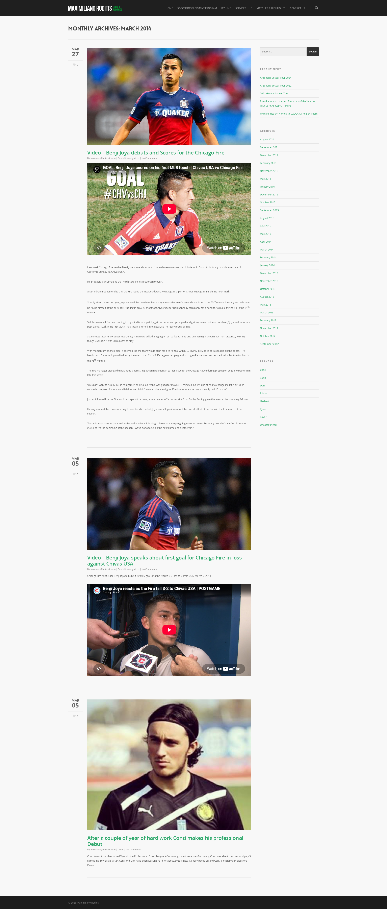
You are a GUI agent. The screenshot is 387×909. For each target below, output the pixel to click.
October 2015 (267, 202)
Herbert (264, 401)
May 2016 (265, 179)
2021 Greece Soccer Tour (274, 93)
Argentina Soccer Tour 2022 (275, 85)
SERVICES (240, 8)
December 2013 (269, 273)
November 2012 (269, 328)
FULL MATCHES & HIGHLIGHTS (268, 8)
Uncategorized (131, 158)
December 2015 (269, 194)
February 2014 (268, 257)
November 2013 (269, 281)
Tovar (263, 417)
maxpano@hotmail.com (103, 158)
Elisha (263, 393)
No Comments (149, 158)
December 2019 (269, 155)
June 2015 (265, 226)
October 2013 (267, 289)
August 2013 (267, 296)
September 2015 (269, 210)
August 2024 (267, 139)
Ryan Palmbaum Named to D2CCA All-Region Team (288, 113)
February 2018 (268, 163)
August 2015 (267, 218)
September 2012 (269, 344)
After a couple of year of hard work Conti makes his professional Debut (165, 840)
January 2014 (267, 265)
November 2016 (269, 171)
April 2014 (266, 241)
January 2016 (267, 186)
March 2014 (267, 249)
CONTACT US (297, 8)
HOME (169, 8)
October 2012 (267, 336)
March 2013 (267, 312)
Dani (262, 385)
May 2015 (265, 234)
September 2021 (269, 147)
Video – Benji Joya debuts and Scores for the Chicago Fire (156, 152)
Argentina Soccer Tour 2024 (275, 77)
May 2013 (265, 304)
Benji (120, 158)
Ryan (262, 409)
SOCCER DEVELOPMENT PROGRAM (197, 8)
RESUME (226, 8)
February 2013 (268, 320)
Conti (121, 849)
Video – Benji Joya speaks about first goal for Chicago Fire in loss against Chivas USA (164, 560)
